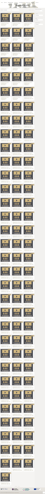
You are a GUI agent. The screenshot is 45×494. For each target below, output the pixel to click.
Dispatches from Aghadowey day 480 (17, 195)
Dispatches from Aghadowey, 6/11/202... (28, 39)
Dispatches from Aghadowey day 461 (28, 236)
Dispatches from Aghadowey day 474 (17, 209)
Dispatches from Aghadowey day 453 (17, 250)
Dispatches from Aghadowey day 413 (17, 373)
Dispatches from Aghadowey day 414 (5, 373)
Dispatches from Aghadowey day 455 (5, 250)
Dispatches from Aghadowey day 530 (17, 113)
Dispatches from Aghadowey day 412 (28, 373)
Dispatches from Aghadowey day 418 (5, 360)
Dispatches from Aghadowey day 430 (17, 318)
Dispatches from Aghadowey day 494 (17, 167)
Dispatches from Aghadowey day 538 (5, 113)
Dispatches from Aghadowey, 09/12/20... (16, 24)
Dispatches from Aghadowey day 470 (5, 222)
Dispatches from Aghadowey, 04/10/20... (16, 69)
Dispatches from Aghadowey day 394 (17, 442)
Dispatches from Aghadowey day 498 (5, 167)
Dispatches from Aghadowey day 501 (17, 154)
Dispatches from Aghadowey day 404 (28, 387)
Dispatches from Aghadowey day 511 (17, 140)
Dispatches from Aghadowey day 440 (5, 291)
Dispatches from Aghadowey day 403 (5, 401)
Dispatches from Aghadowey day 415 (28, 360)
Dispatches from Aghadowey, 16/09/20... (16, 98)
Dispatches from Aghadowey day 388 (17, 469)
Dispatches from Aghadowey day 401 (28, 401)
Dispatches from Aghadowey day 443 (5, 277)
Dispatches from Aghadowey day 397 (17, 428)
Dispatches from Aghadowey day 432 (28, 305)
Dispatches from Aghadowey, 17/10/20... (5, 69)
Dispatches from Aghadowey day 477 (28, 195)
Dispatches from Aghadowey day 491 (17, 181)
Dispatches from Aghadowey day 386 (5, 483)
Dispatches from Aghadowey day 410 (17, 387)
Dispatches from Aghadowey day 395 (5, 442)
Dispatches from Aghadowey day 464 (17, 236)
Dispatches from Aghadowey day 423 (28, 332)
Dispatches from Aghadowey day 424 (17, 332)
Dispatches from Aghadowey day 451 (5, 263)
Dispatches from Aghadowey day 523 (17, 126)
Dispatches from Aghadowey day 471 (28, 209)
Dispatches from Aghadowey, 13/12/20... (5, 24)
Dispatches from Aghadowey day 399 (17, 414)
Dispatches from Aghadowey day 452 (28, 250)
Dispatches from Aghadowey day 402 (17, 401)
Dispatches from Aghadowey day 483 (28, 181)
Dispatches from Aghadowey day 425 (5, 332)
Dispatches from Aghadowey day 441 (28, 277)
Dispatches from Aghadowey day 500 (28, 154)
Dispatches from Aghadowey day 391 (17, 456)
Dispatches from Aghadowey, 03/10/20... (28, 69)
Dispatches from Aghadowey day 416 (17, 360)
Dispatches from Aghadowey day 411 (5, 387)
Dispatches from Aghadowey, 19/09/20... (28, 83)
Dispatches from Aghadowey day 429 (28, 318)
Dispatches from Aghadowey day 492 (5, 181)
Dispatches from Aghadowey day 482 (5, 195)
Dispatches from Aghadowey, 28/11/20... (28, 24)
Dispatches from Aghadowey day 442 (17, 277)
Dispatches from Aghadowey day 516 (28, 126)
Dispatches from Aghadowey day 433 (17, 305)
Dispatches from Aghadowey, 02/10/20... (5, 83)
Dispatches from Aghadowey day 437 (28, 291)
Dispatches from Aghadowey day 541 (28, 98)
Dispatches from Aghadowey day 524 (5, 126)
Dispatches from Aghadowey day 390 (28, 456)
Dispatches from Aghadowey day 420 (17, 346)
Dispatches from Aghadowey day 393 (28, 442)
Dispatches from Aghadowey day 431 (5, 318)
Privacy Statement (16, 492)
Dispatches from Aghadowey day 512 (5, 140)
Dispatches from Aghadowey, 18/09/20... (5, 98)
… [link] (17, 486)
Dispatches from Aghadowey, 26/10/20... (28, 54)
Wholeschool (12, 492)
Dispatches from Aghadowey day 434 (5, 305)
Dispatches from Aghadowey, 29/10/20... (16, 54)
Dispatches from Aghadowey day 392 (5, 456)
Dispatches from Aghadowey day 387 (28, 469)
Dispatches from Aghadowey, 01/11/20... (5, 54)
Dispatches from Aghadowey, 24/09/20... (16, 83)
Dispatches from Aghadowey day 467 (17, 222)
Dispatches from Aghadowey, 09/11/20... (16, 39)
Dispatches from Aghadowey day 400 (5, 414)
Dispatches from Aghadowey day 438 (17, 291)
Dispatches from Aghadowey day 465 (5, 236)
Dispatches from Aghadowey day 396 (28, 428)
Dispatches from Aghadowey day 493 (28, 167)
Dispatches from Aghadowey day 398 (28, 414)
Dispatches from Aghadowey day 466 (28, 222)
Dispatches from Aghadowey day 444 (28, 263)
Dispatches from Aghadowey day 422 (5, 346)
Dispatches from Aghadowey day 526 (28, 113)
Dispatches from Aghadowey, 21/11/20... (5, 39)
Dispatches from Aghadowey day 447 (17, 263)
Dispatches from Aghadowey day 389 (5, 469)
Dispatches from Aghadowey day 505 (28, 140)
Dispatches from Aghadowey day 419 (28, 346)
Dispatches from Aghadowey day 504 (5, 154)
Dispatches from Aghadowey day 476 (5, 209)
